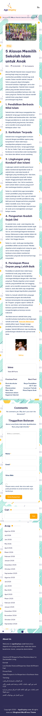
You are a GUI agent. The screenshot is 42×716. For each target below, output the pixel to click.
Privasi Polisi (7, 671)
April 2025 (8, 594)
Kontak (5, 663)
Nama (8, 454)
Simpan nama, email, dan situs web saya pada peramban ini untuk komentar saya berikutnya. (19, 489)
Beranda (5, 17)
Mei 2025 (8, 590)
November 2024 (11, 615)
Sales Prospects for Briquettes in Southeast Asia (20, 674)
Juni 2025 (8, 586)
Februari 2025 (10, 603)
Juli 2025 (8, 582)
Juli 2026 (8, 535)
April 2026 (8, 548)
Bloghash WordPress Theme (24, 712)
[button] (13, 371)
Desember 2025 (10, 565)
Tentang (6, 678)
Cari (7, 509)
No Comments (29, 66)
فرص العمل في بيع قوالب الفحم (13, 695)
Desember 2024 (10, 611)
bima (10, 367)
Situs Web (9, 475)
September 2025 (11, 573)
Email (8, 464)
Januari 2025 (9, 607)
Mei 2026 (8, 544)
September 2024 (11, 624)
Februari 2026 (10, 556)
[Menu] (38, 7)
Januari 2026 (9, 561)
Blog (9, 46)
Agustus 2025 (10, 577)
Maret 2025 (9, 599)
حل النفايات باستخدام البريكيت (12, 681)
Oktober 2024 (10, 620)
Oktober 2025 (10, 569)
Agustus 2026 (10, 531)
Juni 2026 (8, 539)
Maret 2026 (9, 552)
